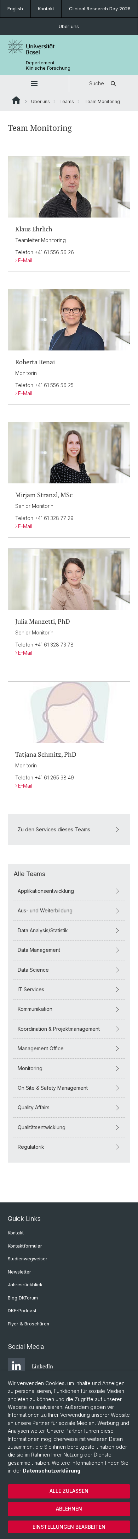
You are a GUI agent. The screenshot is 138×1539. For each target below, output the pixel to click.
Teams (66, 101)
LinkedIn (42, 1366)
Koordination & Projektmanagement (59, 1029)
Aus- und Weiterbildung (45, 910)
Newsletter (19, 1272)
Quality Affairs (34, 1107)
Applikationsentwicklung (46, 891)
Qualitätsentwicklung (41, 1127)
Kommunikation (35, 1009)
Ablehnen (69, 1509)
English (15, 8)
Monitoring (30, 1068)
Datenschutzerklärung (51, 1471)
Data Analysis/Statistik (43, 930)
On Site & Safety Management (53, 1088)
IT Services (31, 989)
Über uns (69, 26)
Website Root (16, 100)
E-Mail (25, 260)
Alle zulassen (69, 1491)
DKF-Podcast (22, 1310)
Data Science (33, 970)
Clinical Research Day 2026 (100, 8)
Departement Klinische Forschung (48, 65)
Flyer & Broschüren (28, 1323)
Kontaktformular (25, 1246)
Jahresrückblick (25, 1284)
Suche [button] (96, 83)
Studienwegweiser (27, 1258)
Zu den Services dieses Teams (54, 829)
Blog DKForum (23, 1298)
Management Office (41, 1048)
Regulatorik (31, 1147)
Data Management (39, 950)
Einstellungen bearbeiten (69, 1527)
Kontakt (46, 8)
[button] (34, 83)
